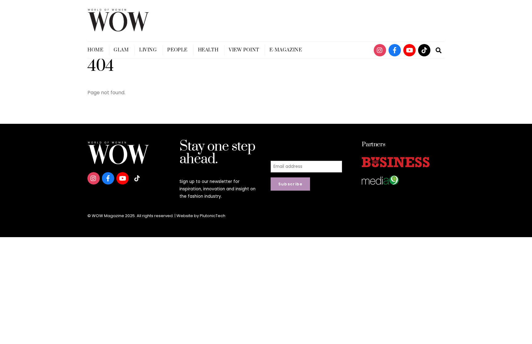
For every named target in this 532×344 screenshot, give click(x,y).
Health (208, 50)
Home (95, 50)
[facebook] (395, 49)
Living (148, 50)
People (177, 50)
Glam (121, 50)
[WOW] (118, 28)
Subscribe (290, 184)
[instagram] (380, 49)
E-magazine (285, 50)
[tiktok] (424, 49)
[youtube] (409, 49)
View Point (244, 50)
